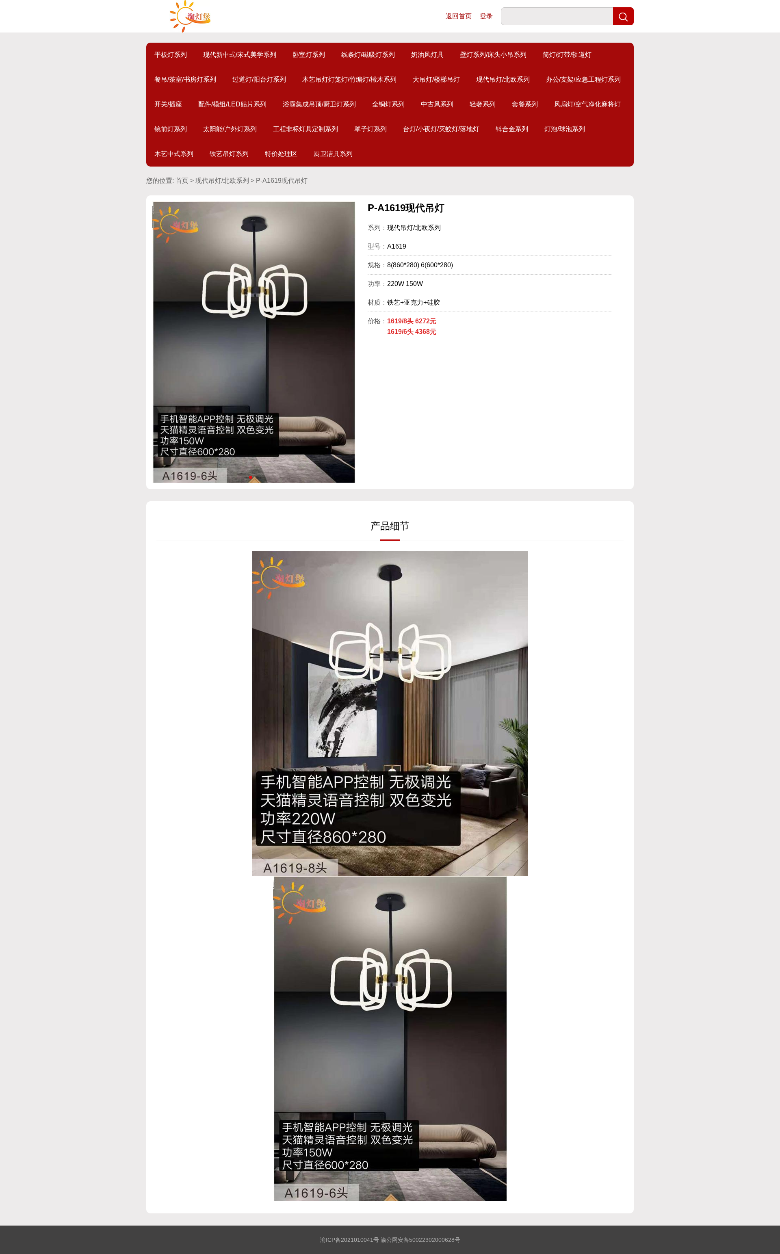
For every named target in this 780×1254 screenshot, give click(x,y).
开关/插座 (168, 104)
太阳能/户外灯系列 (230, 129)
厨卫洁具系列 (333, 153)
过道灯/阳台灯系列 (259, 79)
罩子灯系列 (370, 129)
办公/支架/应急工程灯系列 (583, 79)
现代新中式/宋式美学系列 (239, 54)
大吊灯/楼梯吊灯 (436, 79)
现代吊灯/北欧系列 (503, 79)
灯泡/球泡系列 (564, 129)
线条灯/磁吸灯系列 (368, 54)
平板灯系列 (170, 54)
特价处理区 (281, 153)
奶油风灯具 (427, 54)
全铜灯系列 (388, 104)
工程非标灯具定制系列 (305, 129)
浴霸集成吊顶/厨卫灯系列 (319, 104)
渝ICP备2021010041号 (349, 1240)
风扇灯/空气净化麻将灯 (587, 104)
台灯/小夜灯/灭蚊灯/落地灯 (441, 129)
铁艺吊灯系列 (229, 153)
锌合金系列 (512, 129)
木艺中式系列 (173, 153)
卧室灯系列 (308, 54)
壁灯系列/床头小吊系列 (493, 54)
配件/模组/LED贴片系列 (232, 104)
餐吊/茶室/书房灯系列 (185, 79)
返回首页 (459, 16)
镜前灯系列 (170, 129)
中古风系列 (437, 104)
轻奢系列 (483, 104)
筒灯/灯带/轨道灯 (567, 54)
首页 (182, 180)
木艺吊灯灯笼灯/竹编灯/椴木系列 (349, 79)
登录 (486, 16)
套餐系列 (525, 104)
